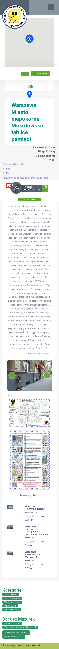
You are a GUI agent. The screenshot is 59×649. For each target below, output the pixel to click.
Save (25, 74)
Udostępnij (42, 73)
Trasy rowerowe (12, 598)
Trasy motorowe (12, 602)
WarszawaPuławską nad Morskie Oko (32, 554)
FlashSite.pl (10, 645)
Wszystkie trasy (11, 609)
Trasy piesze (10, 594)
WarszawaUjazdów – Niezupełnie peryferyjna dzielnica (36, 530)
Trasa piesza (31, 512)
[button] (47, 375)
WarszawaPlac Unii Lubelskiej (35, 507)
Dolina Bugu (10, 606)
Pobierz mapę (29, 199)
